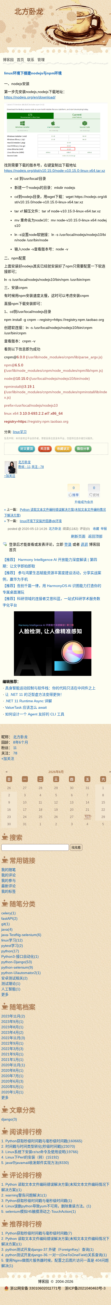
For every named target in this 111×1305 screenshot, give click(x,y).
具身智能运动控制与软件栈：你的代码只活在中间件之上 (50, 688)
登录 (68, 544)
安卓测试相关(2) (14, 978)
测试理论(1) (10, 984)
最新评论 (8, 886)
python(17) (10, 951)
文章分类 (22, 1110)
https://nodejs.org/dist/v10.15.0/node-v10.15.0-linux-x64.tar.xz (54, 170)
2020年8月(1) (12, 1070)
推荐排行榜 (26, 1224)
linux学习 (20, 432)
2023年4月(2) (12, 1032)
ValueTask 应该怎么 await (26, 707)
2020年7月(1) (12, 1076)
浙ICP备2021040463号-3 (85, 1288)
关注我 (45, 449)
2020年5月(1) (12, 1087)
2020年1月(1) (12, 1092)
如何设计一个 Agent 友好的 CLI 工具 (34, 714)
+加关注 (9, 476)
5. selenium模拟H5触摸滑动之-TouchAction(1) (38, 1211)
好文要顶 (26, 449)
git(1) (5, 924)
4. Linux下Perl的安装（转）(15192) (30, 1157)
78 (15, 753)
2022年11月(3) (13, 1038)
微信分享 (83, 449)
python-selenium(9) (17, 967)
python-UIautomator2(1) (21, 973)
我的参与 (8, 880)
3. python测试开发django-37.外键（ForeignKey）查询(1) (47, 1249)
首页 (20, 60)
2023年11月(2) (13, 1016)
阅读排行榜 (26, 1132)
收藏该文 (63, 449)
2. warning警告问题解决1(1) (24, 1195)
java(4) (7, 929)
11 (15, 748)
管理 (41, 60)
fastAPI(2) (9, 918)
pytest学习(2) (12, 946)
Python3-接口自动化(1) (20, 956)
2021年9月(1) (12, 1054)
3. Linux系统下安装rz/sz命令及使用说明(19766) (39, 1152)
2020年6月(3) (12, 1081)
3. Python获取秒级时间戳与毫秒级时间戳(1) (36, 1201)
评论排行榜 (26, 1175)
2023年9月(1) (12, 1022)
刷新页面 (78, 536)
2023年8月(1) (12, 1027)
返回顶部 (95, 536)
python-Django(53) (16, 962)
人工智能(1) (10, 989)
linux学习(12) (12, 940)
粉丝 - (24, 467)
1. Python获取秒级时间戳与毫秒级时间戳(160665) (41, 1141)
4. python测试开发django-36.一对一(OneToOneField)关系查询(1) (54, 1255)
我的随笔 (8, 870)
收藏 (96, 529)
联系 (30, 60)
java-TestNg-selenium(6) (21, 935)
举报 (104, 529)
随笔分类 (22, 904)
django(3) (9, 1119)
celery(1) (8, 913)
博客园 (8, 60)
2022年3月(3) (12, 1049)
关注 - (37, 467)
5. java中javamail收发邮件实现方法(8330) (35, 1163)
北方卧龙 (28, 12)
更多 (5, 994)
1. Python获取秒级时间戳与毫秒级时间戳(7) (36, 1233)
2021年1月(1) (12, 1059)
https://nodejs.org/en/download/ (30, 97)
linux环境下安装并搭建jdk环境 (41, 521)
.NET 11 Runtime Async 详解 (28, 701)
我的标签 (8, 891)
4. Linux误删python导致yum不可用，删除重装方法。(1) (46, 1206)
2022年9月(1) (12, 1043)
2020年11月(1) (13, 1065)
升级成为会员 (84, 502)
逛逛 (84, 544)
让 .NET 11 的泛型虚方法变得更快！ (34, 694)
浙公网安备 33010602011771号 (35, 1288)
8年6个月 (20, 742)
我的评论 (8, 875)
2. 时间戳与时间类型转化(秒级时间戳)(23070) (38, 1146)
